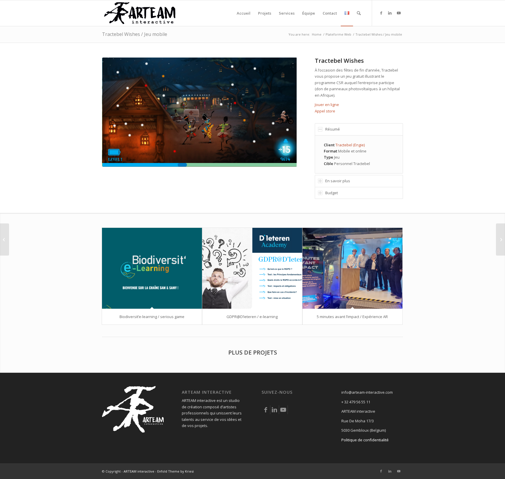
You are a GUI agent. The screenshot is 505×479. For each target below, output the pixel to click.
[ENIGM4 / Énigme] (500, 239)
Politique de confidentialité (365, 439)
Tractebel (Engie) (350, 144)
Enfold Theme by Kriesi (175, 471)
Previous (115, 112)
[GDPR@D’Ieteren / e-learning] (252, 268)
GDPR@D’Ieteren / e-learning (252, 316)
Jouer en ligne (327, 104)
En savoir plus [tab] (337, 180)
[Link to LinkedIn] (389, 12)
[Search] (358, 13)
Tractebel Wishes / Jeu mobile (134, 34)
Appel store (325, 111)
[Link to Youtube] (398, 12)
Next (283, 112)
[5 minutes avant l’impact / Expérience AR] (352, 268)
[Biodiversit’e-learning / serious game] (152, 268)
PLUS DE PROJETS (252, 352)
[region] (359, 154)
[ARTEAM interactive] (140, 13)
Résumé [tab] (332, 129)
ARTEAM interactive (139, 471)
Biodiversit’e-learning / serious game (152, 316)
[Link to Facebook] (381, 12)
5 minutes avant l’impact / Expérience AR (352, 316)
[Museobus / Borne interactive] (4, 239)
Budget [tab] (331, 192)
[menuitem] (243, 13)
